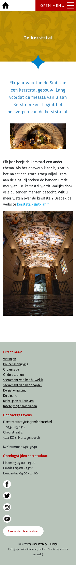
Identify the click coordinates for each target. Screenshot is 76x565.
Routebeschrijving (15, 364)
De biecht (10, 396)
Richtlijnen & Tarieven (18, 401)
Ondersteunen (13, 375)
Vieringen (9, 359)
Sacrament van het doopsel (22, 385)
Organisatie (11, 369)
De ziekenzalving (14, 390)
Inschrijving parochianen (20, 406)
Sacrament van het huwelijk (23, 380)
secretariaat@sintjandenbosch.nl (29, 422)
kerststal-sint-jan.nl (33, 204)
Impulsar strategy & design (42, 543)
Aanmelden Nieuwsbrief (23, 531)
